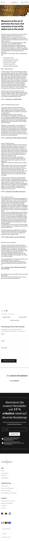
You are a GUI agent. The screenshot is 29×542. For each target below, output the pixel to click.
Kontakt (3, 508)
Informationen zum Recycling (8, 493)
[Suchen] (4, 2)
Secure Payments (5, 490)
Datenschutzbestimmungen (14, 424)
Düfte (2, 471)
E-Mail (3, 341)
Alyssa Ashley (8, 537)
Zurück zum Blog (14, 320)
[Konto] (22, 2)
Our (17, 376)
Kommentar (4, 347)
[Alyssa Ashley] (14, 2)
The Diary (3, 505)
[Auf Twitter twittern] (4, 310)
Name (2, 334)
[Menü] (1, 2)
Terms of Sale (4, 486)
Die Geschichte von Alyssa (8, 501)
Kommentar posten (9, 360)
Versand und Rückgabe (7, 488)
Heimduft (3, 475)
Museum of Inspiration (7, 503)
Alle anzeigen (14, 380)
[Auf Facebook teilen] (6, 310)
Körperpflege (4, 473)
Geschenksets (5, 478)
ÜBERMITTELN (14, 434)
